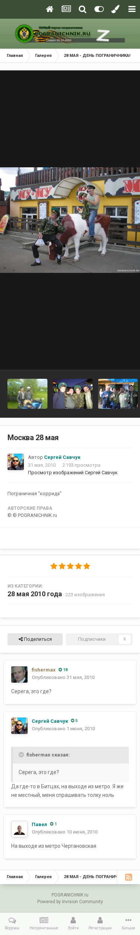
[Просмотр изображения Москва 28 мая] (73, 394)
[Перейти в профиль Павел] (19, 829)
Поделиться (37, 639)
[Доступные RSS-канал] (128, 877)
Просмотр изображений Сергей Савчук (73, 472)
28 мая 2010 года (34, 594)
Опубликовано (63, 677)
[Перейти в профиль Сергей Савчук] (15, 462)
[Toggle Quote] (22, 755)
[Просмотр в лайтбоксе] (70, 219)
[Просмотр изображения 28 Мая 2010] (27, 394)
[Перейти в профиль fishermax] (19, 674)
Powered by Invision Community (70, 901)
